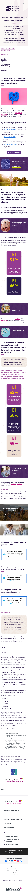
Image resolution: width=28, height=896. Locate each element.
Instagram (18, 861)
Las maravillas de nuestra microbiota (12, 840)
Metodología (4, 70)
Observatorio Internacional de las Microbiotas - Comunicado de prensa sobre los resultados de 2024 (15, 555)
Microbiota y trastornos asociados (14, 815)
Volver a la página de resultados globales (10, 510)
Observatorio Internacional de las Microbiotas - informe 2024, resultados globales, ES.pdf (14, 601)
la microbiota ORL (9, 137)
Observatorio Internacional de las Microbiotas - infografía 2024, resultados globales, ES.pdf (15, 578)
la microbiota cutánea (11, 144)
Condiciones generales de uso (13, 868)
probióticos (17, 318)
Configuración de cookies (13, 874)
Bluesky (21, 861)
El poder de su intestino (12, 836)
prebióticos (4, 320)
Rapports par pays (15, 152)
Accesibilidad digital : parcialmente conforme (13, 877)
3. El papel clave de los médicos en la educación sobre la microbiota (5, 66)
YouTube (15, 861)
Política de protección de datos (13, 870)
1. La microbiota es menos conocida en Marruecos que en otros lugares (5, 52)
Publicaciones (8, 823)
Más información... (16, 166)
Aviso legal (13, 866)
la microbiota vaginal (10, 129)
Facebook (6, 861)
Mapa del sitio (13, 872)
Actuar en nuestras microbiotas (13, 819)
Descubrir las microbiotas (11, 810)
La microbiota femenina (12, 844)
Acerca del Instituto (9, 827)
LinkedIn (12, 861)
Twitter (9, 861)
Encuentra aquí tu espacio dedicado (15, 851)
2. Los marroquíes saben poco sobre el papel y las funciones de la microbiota (6, 59)
